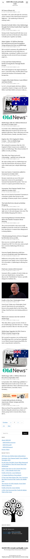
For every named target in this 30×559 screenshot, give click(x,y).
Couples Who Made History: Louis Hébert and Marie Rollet (14, 81)
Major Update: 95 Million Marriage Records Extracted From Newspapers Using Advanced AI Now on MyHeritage (14, 43)
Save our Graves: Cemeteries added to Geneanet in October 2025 (13, 173)
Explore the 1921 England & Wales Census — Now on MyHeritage (13, 140)
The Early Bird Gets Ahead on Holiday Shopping (13, 204)
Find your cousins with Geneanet (12, 269)
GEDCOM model (7, 445)
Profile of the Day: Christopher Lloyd (13, 300)
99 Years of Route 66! (8, 10)
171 (4, 426)
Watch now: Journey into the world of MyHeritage (13, 317)
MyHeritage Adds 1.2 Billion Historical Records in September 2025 (14, 377)
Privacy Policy (5, 449)
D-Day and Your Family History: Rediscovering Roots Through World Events (13, 63)
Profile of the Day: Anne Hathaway (11, 473)
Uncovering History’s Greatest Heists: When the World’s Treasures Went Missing (13, 219)
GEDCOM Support (8, 447)
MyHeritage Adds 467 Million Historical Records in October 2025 (14, 123)
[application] (15, 534)
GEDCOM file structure (9, 442)
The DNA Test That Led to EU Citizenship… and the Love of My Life (13, 156)
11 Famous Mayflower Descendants (11, 475)
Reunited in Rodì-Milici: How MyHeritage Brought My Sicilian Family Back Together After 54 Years (15, 27)
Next (9, 426)
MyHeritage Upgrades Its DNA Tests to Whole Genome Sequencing (14, 332)
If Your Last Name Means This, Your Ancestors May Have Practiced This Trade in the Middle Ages (15, 479)
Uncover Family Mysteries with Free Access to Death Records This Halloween (14, 253)
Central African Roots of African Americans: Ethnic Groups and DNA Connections (13, 402)
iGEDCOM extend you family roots (15, 548)
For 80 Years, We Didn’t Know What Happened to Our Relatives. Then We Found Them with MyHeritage (15, 464)
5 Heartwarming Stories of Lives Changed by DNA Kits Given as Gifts (15, 237)
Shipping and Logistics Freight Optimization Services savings (15, 556)
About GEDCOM (6, 440)
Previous (5, 422)
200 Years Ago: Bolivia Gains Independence (14, 456)
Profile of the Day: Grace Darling (11, 488)
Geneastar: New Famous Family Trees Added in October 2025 (13, 189)
